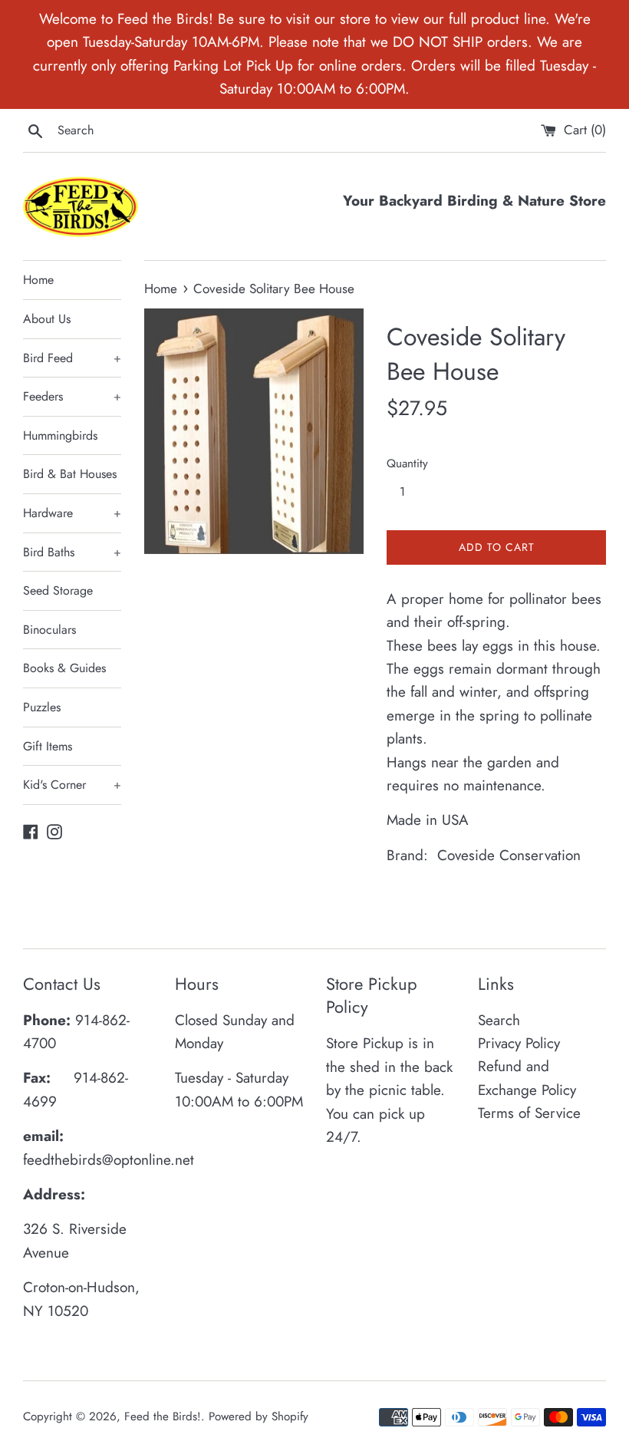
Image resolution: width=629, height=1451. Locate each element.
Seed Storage (58, 590)
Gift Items (47, 746)
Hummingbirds (60, 435)
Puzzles (42, 707)
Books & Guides (64, 668)
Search (499, 1020)
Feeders (72, 396)
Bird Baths (72, 552)
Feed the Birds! (162, 1416)
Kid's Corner (72, 784)
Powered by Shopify (258, 1416)
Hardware (72, 513)
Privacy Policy (519, 1043)
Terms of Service (529, 1113)
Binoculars (49, 629)
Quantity (407, 463)
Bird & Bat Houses (70, 474)
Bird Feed (72, 358)
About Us (47, 319)
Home (38, 280)
